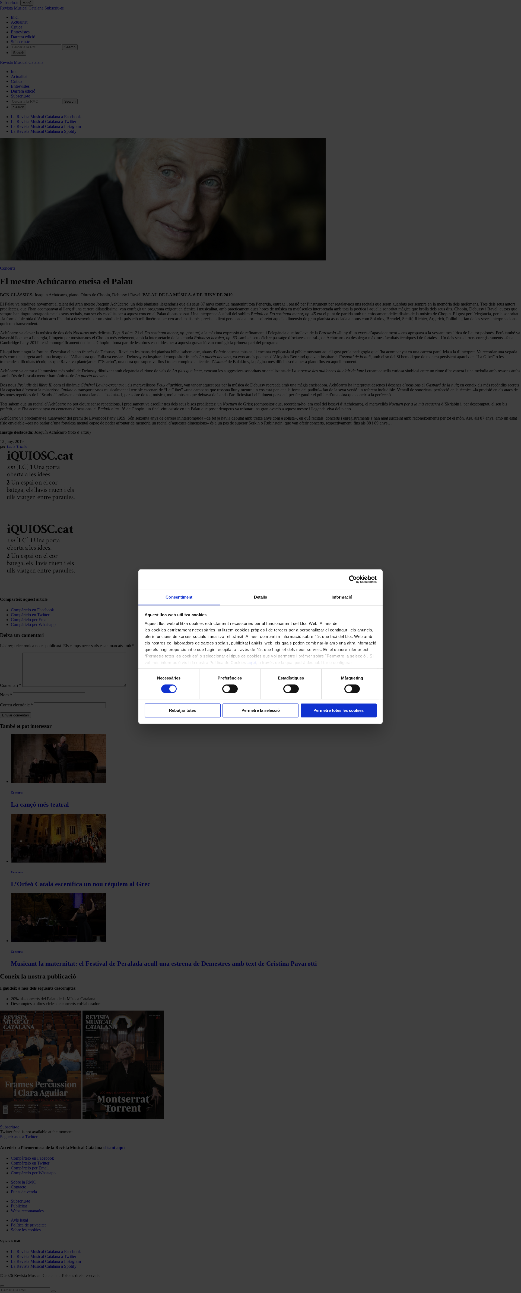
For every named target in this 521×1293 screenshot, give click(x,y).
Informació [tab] (342, 597)
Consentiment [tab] (179, 597)
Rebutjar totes (182, 710)
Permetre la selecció (261, 710)
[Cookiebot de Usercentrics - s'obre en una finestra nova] (353, 579)
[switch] (230, 688)
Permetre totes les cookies (338, 710)
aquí (251, 662)
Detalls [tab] (260, 597)
